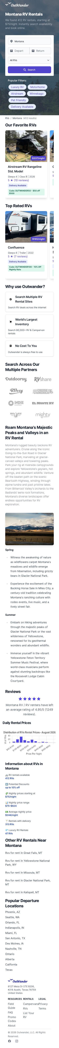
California (11, 964)
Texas (8, 969)
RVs (25, 1008)
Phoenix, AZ (12, 912)
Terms (42, 1008)
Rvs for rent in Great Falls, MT (23, 852)
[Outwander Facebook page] (9, 1041)
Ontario (9, 954)
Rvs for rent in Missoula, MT (22, 872)
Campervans (31, 1003)
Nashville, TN (13, 948)
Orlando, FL (12, 922)
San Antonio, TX (15, 938)
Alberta (9, 959)
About (11, 1025)
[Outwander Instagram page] (16, 1041)
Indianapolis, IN (14, 927)
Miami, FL (11, 933)
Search (31, 69)
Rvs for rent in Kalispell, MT (22, 892)
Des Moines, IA (14, 943)
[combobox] (29, 41)
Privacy (43, 1003)
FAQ (10, 1012)
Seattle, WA (12, 917)
